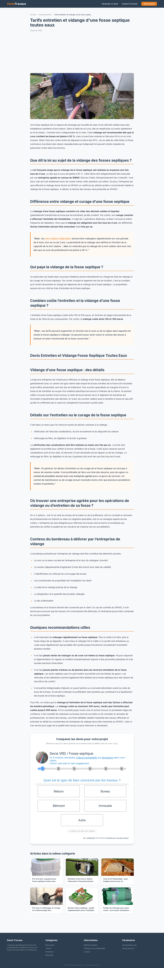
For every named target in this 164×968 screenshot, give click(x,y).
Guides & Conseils (129, 4)
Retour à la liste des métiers (83, 831)
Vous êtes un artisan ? (123, 838)
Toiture (48, 948)
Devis (16, 4)
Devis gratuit (149, 4)
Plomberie (50, 952)
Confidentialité (91, 838)
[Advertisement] (82, 52)
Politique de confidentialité (94, 948)
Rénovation (50, 945)
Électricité (49, 955)
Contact (87, 952)
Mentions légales (90, 945)
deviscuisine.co (128, 948)
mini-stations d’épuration (58, 238)
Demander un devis (110, 4)
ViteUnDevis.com (111, 838)
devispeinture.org (129, 945)
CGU (84, 838)
